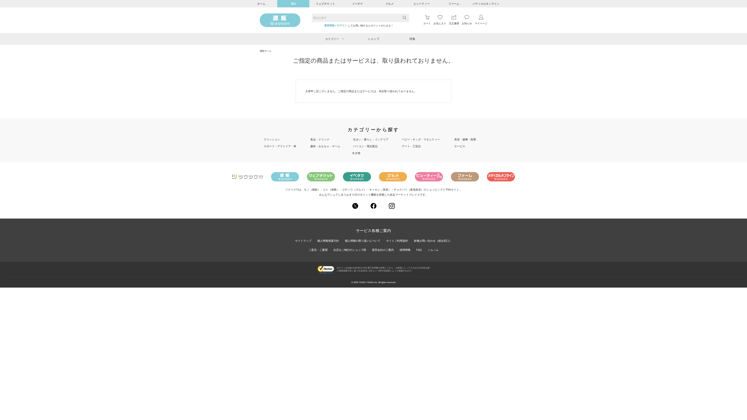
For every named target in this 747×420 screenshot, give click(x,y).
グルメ (390, 3)
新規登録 (329, 25)
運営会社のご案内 (383, 249)
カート (427, 23)
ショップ (373, 38)
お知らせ (467, 23)
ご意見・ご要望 (318, 249)
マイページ (481, 23)
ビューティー (422, 3)
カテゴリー (332, 38)
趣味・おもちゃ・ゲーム (325, 146)
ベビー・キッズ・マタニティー (421, 139)
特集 (412, 38)
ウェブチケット (325, 3)
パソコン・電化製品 (365, 146)
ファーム (453, 3)
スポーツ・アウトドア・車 (280, 146)
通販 (293, 3)
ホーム (261, 3)
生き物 (356, 153)
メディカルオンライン (486, 3)
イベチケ (357, 3)
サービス (459, 146)
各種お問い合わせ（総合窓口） (433, 240)
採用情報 (405, 249)
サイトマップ (303, 240)
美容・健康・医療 (465, 139)
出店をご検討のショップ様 (349, 249)
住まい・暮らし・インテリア (370, 139)
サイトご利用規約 (397, 240)
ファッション (272, 139)
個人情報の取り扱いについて (362, 240)
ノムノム (433, 249)
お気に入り (440, 23)
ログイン (342, 25)
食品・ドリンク (319, 139)
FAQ (419, 249)
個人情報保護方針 (328, 240)
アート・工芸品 (411, 146)
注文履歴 (454, 23)
